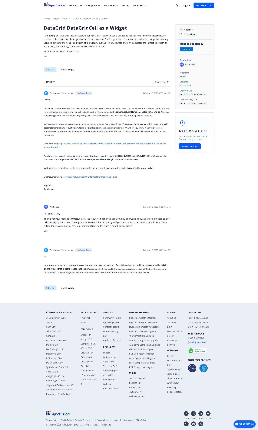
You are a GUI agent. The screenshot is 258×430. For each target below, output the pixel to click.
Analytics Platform (55, 376)
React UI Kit (134, 382)
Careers (171, 335)
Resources (109, 5)
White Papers (109, 357)
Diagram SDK (52, 344)
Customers (172, 322)
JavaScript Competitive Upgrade (144, 326)
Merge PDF (86, 339)
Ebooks (106, 352)
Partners (171, 344)
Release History (174, 391)
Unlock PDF (86, 334)
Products (74, 5)
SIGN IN (50, 69)
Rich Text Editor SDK (56, 340)
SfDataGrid (185, 85)
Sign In (187, 5)
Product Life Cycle (112, 340)
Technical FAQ (110, 366)
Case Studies (109, 361)
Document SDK (53, 353)
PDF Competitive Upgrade (141, 353)
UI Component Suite (56, 317)
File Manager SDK (54, 349)
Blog (169, 326)
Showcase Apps (174, 378)
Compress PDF (88, 343)
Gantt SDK (51, 335)
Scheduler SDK (53, 331)
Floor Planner (87, 357)
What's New (173, 382)
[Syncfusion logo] (55, 4)
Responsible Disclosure (122, 420)
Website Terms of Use (84, 420)
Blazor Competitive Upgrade (142, 317)
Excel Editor (86, 366)
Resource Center (111, 388)
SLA (105, 335)
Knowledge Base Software (59, 394)
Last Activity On (188, 99)
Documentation (174, 360)
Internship (172, 340)
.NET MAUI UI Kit (137, 378)
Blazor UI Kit (135, 387)
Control (184, 81)
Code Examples (110, 370)
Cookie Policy (66, 420)
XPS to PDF (86, 348)
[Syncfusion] (58, 413)
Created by (185, 60)
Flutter (65, 18)
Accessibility (109, 375)
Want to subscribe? (191, 43)
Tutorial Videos (174, 369)
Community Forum (112, 317)
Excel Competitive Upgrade (142, 362)
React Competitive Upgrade (142, 331)
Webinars (107, 384)
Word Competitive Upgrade (142, 358)
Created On (186, 90)
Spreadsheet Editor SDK (57, 367)
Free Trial (85, 317)
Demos (170, 356)
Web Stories (109, 379)
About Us (138, 5)
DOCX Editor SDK (54, 362)
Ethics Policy (141, 420)
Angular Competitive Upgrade (143, 322)
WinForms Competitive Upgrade (144, 344)
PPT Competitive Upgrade (141, 367)
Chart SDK (51, 326)
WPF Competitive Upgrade (142, 349)
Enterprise (91, 5)
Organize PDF (87, 352)
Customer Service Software (59, 389)
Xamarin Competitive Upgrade (143, 340)
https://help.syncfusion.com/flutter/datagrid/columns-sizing (87, 177)
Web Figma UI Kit (137, 396)
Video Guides (173, 373)
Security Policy (103, 420)
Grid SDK (50, 322)
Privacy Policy (51, 420)
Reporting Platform (55, 380)
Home (47, 18)
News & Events (174, 331)
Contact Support (190, 146)
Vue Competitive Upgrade (141, 335)
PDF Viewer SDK (54, 358)
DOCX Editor (87, 361)
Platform (184, 72)
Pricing (125, 5)
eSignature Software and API (60, 385)
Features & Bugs (111, 331)
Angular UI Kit (135, 391)
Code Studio (52, 371)
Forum (56, 18)
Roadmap (171, 387)
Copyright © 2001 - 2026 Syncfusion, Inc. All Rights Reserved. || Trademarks (78, 425)
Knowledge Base (111, 322)
